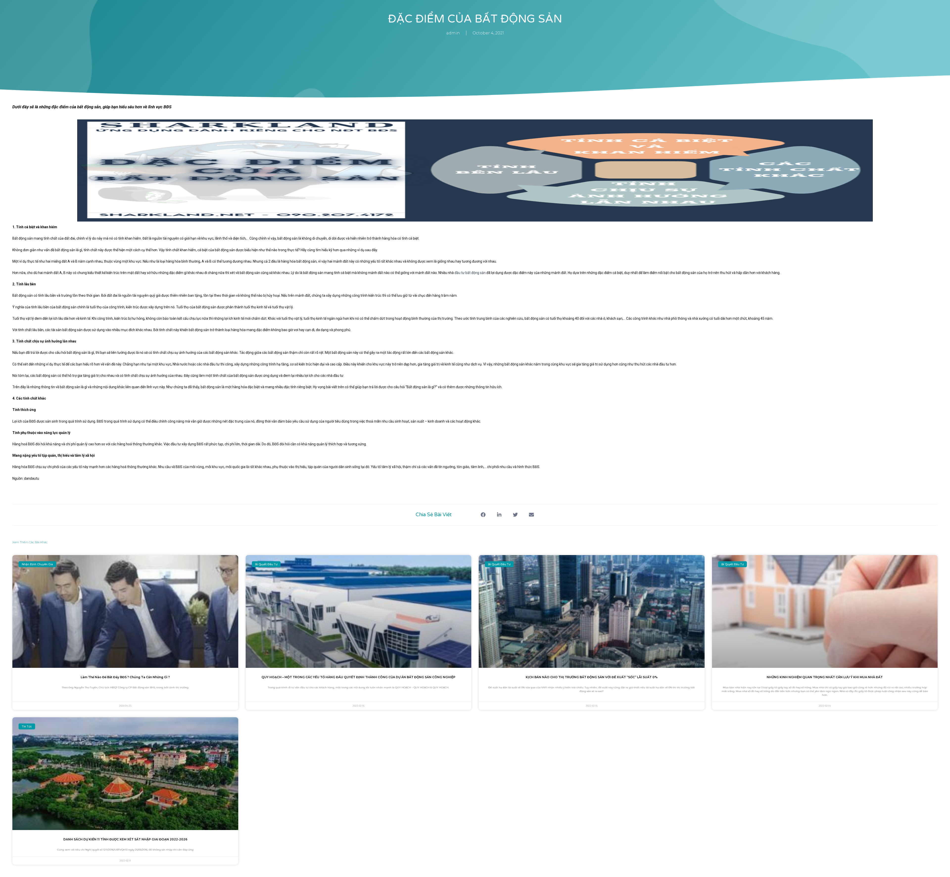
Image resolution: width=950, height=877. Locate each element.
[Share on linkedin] (499, 514)
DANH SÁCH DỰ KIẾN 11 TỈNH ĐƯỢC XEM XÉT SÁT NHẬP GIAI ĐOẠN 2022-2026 (125, 839)
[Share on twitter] (515, 514)
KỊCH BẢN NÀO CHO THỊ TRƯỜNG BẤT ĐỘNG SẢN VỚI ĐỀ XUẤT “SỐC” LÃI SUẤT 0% (592, 677)
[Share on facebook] (483, 514)
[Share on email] (531, 514)
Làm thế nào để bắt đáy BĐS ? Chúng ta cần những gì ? (125, 677)
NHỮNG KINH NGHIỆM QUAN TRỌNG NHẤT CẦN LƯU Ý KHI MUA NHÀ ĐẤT (825, 677)
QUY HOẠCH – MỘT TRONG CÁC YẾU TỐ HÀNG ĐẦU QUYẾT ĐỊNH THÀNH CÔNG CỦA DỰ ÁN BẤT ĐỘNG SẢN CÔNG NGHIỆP (358, 677)
